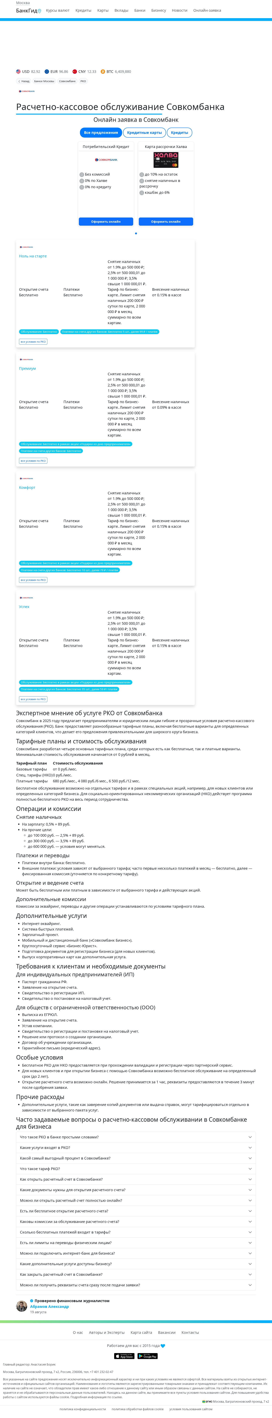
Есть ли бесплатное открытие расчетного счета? (64, 1210)
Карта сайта (141, 1332)
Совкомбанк (67, 81)
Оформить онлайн (106, 222)
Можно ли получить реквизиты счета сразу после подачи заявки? (80, 1284)
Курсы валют (58, 10)
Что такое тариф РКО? (40, 1168)
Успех (24, 606)
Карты (103, 10)
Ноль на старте (33, 255)
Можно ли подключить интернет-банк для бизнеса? (67, 1253)
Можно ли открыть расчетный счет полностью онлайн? (71, 1200)
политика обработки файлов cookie (138, 1409)
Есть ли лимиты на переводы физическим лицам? (66, 1242)
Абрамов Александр (49, 1306)
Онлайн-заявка (207, 10)
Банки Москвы (44, 81)
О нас (78, 1332)
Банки (139, 10)
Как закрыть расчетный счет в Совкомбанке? (61, 1274)
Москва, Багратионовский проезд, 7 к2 (241, 1401)
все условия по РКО (33, 341)
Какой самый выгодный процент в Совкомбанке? (65, 1158)
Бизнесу (158, 10)
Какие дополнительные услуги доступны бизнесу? (66, 1263)
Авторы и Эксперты (107, 1332)
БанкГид (26, 10)
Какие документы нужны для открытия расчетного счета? (72, 1189)
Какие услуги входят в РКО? (45, 1147)
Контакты (190, 1332)
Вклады (121, 10)
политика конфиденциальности (83, 1409)
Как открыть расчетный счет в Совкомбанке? (61, 1179)
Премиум (27, 368)
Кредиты (83, 10)
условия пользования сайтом (190, 1409)
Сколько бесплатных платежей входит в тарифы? (65, 1232)
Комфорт (27, 487)
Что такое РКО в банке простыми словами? (59, 1136)
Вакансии (167, 1332)
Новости (179, 10)
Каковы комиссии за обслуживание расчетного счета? (69, 1221)
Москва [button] (23, 2)
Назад (25, 81)
